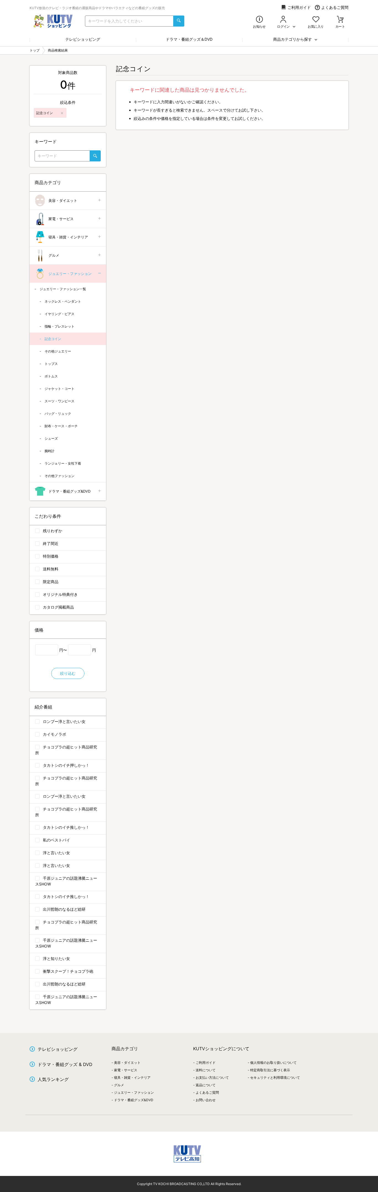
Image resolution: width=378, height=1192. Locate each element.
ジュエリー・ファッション (70, 273)
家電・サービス (61, 219)
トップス (51, 364)
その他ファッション (59, 476)
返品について (206, 1085)
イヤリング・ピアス (59, 314)
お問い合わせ (206, 1100)
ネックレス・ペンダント (63, 301)
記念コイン (53, 339)
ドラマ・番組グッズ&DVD (69, 491)
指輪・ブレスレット (59, 326)
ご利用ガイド (299, 7)
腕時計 (50, 451)
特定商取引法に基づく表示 (270, 1070)
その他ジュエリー (58, 351)
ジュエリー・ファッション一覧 (63, 289)
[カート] (340, 20)
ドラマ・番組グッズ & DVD (65, 1064)
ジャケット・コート (59, 389)
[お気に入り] (315, 20)
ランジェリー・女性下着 (63, 463)
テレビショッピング (82, 39)
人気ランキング (53, 1079)
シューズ (51, 438)
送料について (206, 1070)
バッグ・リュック (58, 413)
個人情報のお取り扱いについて (273, 1062)
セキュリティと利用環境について (275, 1077)
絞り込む (68, 673)
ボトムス (51, 376)
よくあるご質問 (334, 7)
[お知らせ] (259, 20)
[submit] (178, 21)
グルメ (53, 255)
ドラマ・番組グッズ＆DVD (189, 39)
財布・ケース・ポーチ (61, 426)
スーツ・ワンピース (59, 401)
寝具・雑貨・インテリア (68, 237)
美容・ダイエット (62, 200)
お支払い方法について (212, 1077)
